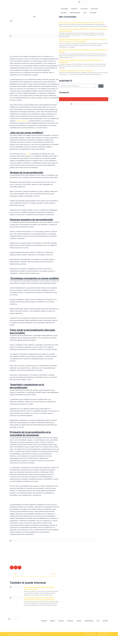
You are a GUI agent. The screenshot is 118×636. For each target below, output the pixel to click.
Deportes (74, 8)
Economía (84, 8)
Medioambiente (75, 12)
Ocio (84, 12)
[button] (12, 567)
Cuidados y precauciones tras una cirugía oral (76, 70)
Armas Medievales (22, 121)
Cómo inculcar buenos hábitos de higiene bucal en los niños (81, 22)
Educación (94, 8)
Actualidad (64, 8)
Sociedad (93, 12)
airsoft (27, 154)
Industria (64, 12)
